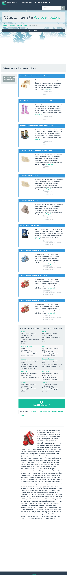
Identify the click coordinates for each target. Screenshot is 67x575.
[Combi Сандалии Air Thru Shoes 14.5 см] (26, 259)
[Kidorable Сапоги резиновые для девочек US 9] (26, 109)
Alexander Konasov (26, 346)
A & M (23, 332)
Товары (12, 25)
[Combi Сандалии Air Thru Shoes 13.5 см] (26, 284)
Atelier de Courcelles (48, 359)
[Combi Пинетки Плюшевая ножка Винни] (26, 84)
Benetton (23, 382)
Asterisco (45, 346)
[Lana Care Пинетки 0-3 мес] (26, 209)
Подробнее (47, 89)
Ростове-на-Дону (47, 17)
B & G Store (24, 371)
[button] (9, 79)
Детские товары (21, 25)
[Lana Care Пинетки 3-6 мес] (26, 184)
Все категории (34, 30)
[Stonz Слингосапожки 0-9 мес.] (26, 234)
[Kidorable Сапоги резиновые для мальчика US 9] (26, 134)
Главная (5, 25)
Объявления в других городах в (47, 411)
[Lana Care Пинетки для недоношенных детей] (26, 159)
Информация (24, 411)
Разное (22, 415)
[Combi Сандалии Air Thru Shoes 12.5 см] (26, 309)
